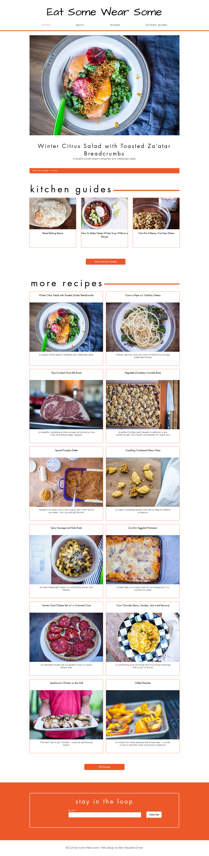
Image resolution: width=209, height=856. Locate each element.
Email (71, 810)
